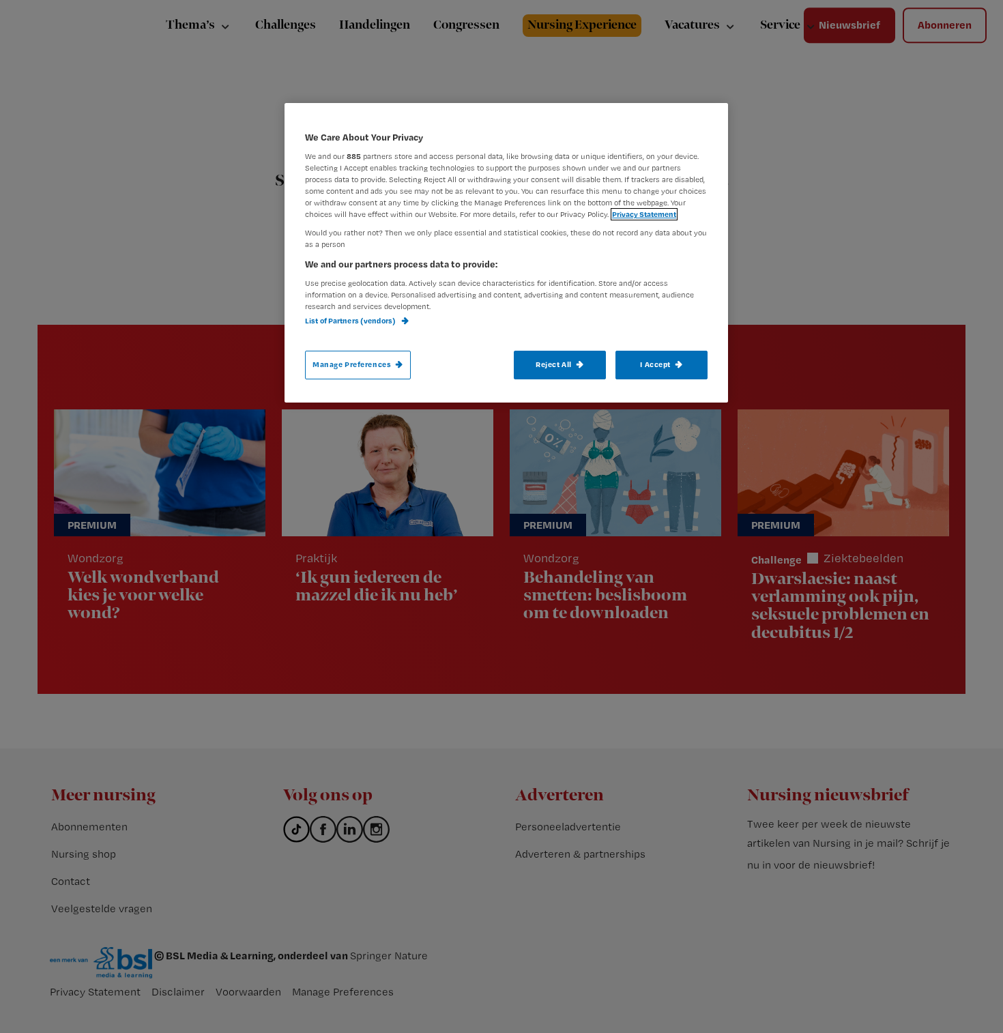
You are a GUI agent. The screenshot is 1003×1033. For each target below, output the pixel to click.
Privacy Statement (644, 214)
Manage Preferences (351, 364)
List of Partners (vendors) (351, 320)
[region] (506, 252)
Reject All (554, 364)
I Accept (655, 364)
